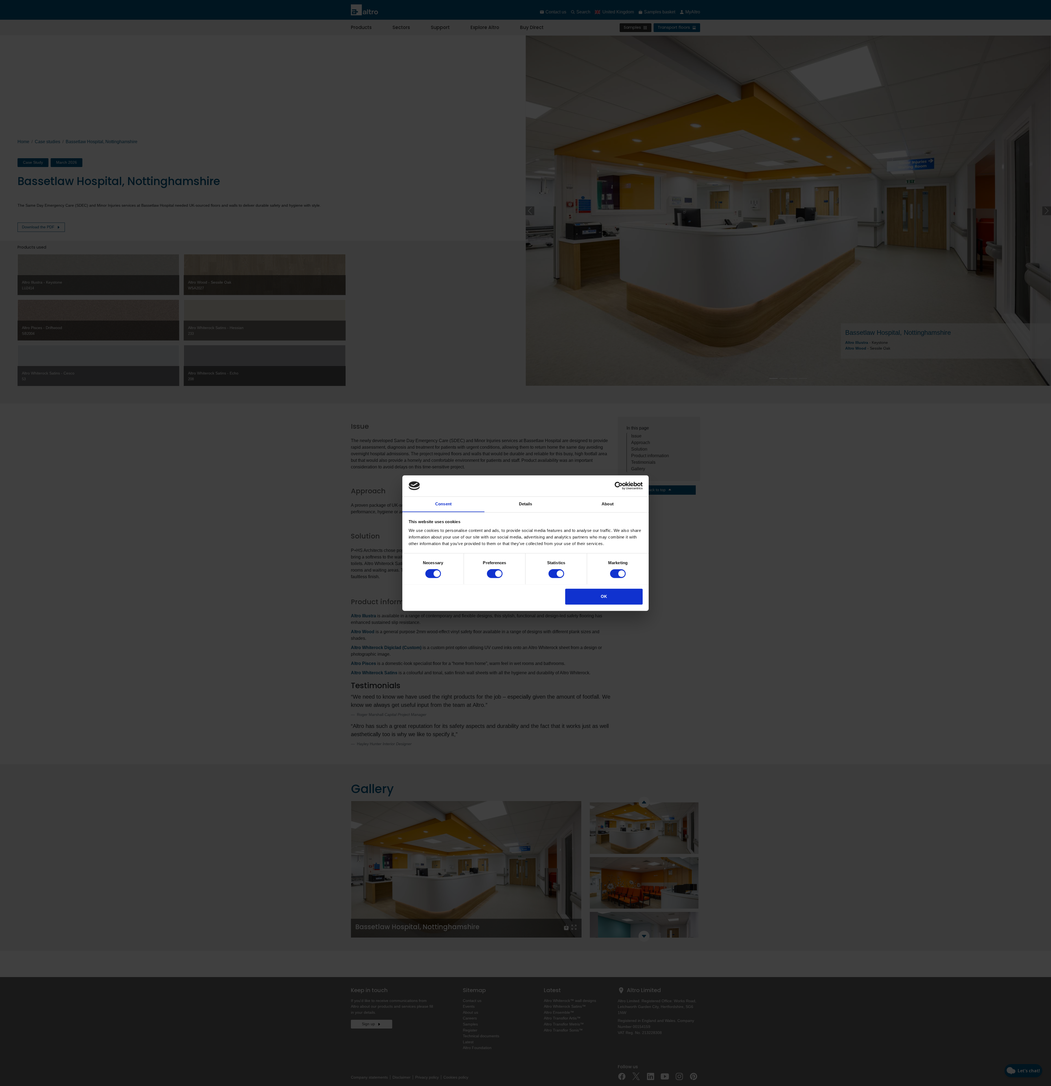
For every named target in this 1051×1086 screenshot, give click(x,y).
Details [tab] (525, 504)
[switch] (495, 573)
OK (604, 596)
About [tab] (608, 504)
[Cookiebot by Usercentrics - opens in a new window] (619, 486)
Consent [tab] (443, 504)
